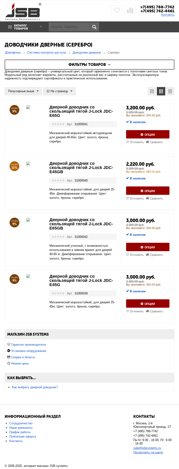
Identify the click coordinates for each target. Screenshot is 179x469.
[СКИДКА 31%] (28, 163)
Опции (150, 134)
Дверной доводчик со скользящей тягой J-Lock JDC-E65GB (81, 223)
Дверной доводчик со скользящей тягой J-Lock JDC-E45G (81, 280)
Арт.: (70, 124)
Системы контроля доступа (46, 52)
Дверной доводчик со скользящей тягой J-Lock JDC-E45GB (81, 167)
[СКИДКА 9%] (28, 106)
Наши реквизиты (20, 427)
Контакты (167, 15)
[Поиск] (94, 26)
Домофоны (13, 52)
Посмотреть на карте (148, 452)
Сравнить (156, 142)
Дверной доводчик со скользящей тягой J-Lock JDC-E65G (81, 111)
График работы (20, 432)
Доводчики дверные (87, 52)
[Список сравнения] (130, 10)
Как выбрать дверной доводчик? (35, 387)
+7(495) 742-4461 (157, 11)
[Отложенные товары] (116, 10)
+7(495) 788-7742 (157, 7)
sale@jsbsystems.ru (147, 448)
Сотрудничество (20, 423)
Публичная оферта (22, 436)
